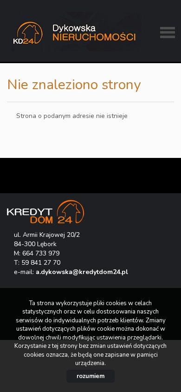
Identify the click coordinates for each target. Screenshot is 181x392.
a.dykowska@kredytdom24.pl (82, 272)
